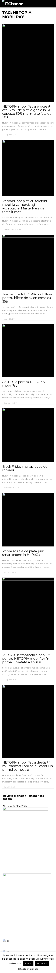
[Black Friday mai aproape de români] (28, 435)
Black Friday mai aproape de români (24, 468)
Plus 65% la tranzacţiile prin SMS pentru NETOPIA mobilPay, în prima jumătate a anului (27, 658)
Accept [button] (28, 963)
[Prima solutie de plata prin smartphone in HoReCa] (28, 519)
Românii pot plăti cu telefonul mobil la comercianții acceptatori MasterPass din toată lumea (25, 206)
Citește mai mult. (28, 968)
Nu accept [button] (42, 963)
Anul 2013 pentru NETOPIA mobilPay (23, 383)
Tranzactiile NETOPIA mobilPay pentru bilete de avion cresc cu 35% (27, 297)
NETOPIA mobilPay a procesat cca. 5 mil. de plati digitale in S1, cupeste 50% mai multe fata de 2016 (27, 111)
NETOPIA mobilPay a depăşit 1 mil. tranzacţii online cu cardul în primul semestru (27, 766)
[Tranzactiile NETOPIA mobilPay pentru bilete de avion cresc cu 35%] (28, 262)
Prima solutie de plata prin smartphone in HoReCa (23, 553)
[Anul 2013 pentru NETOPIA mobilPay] (28, 350)
